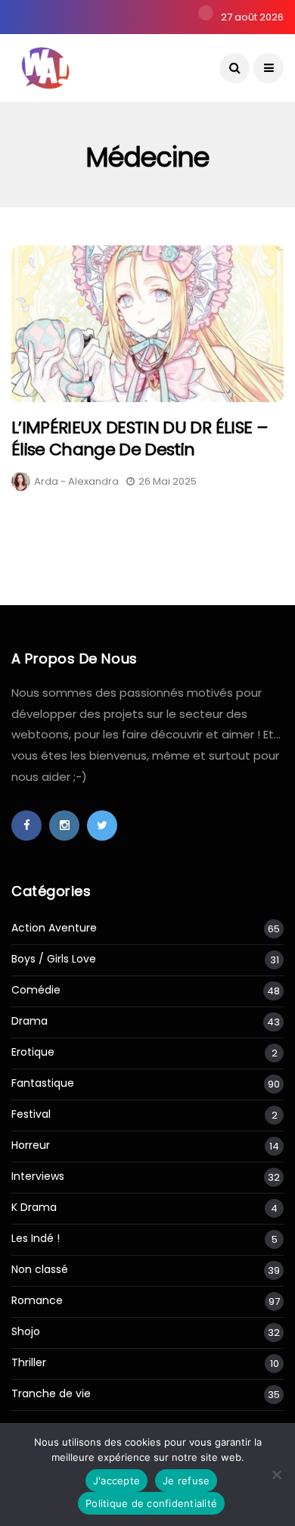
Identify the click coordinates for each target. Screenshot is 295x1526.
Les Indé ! (35, 1238)
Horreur (30, 1145)
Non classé (39, 1269)
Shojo (25, 1331)
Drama (29, 1021)
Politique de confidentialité (151, 1503)
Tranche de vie (51, 1393)
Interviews (37, 1176)
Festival (31, 1114)
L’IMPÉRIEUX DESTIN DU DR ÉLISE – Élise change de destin (139, 438)
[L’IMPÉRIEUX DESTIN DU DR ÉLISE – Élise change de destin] (147, 324)
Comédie (36, 990)
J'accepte (116, 1481)
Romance (37, 1300)
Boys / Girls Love (53, 959)
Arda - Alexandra (76, 481)
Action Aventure (54, 928)
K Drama (34, 1207)
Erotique (32, 1052)
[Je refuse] (276, 1474)
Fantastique (42, 1083)
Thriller (28, 1362)
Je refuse (186, 1481)
